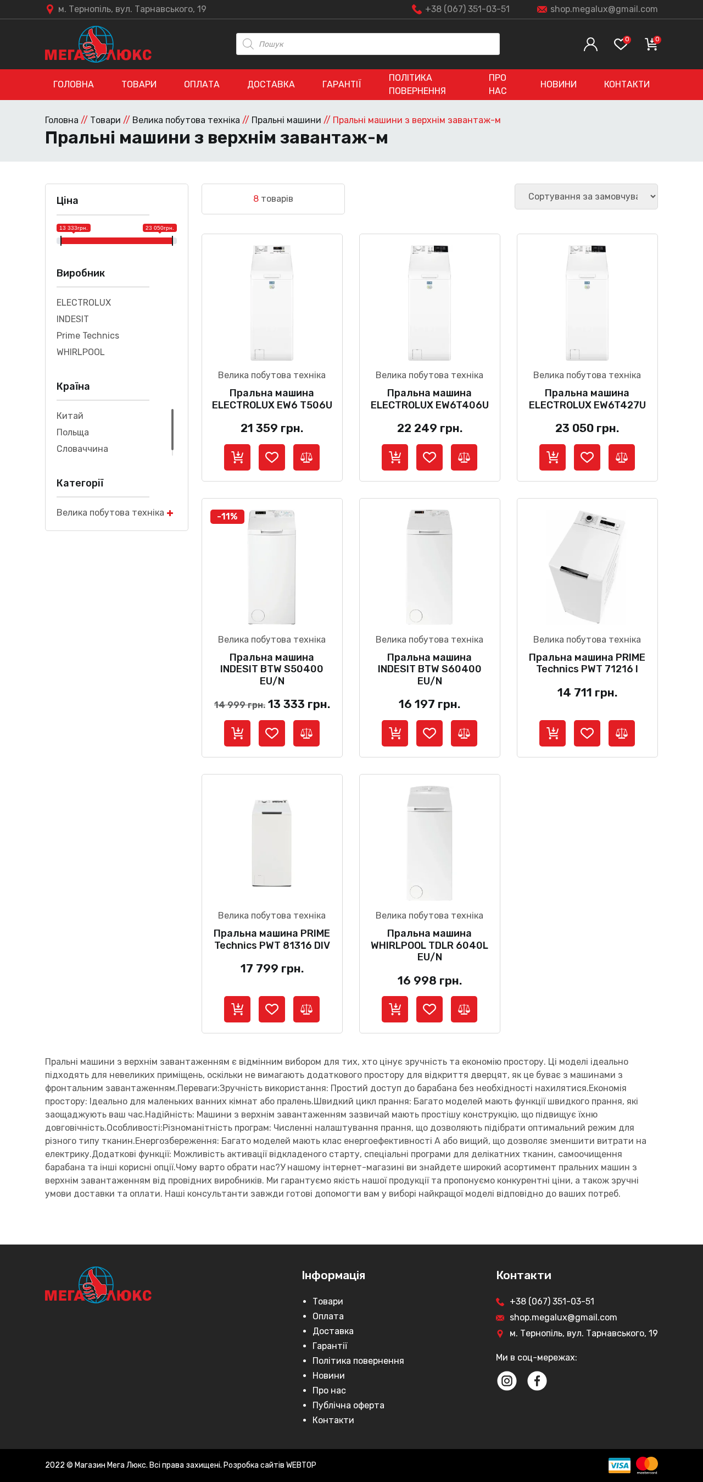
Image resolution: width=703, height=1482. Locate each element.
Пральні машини (286, 120)
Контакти (627, 84)
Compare (306, 457)
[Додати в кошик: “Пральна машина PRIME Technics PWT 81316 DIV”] (237, 1009)
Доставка (271, 84)
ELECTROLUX (84, 302)
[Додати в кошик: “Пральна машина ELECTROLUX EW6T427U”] (552, 457)
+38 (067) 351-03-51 (467, 9)
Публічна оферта (348, 1405)
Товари (139, 84)
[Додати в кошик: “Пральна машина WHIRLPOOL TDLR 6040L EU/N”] (395, 1009)
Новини (558, 84)
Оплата (202, 84)
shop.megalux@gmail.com (604, 9)
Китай (70, 416)
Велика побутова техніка (186, 120)
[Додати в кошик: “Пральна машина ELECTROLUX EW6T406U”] (395, 457)
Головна (73, 84)
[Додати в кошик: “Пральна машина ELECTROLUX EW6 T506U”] (237, 457)
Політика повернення (417, 84)
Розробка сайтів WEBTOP (270, 1465)
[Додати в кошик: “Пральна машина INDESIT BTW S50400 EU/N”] (237, 733)
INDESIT (73, 319)
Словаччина (82, 449)
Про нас (498, 84)
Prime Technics (88, 335)
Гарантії (341, 84)
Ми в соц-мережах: (536, 1357)
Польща (73, 432)
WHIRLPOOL (81, 352)
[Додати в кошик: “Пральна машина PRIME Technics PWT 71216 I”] (552, 733)
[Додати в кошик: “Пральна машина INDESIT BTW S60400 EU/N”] (395, 733)
